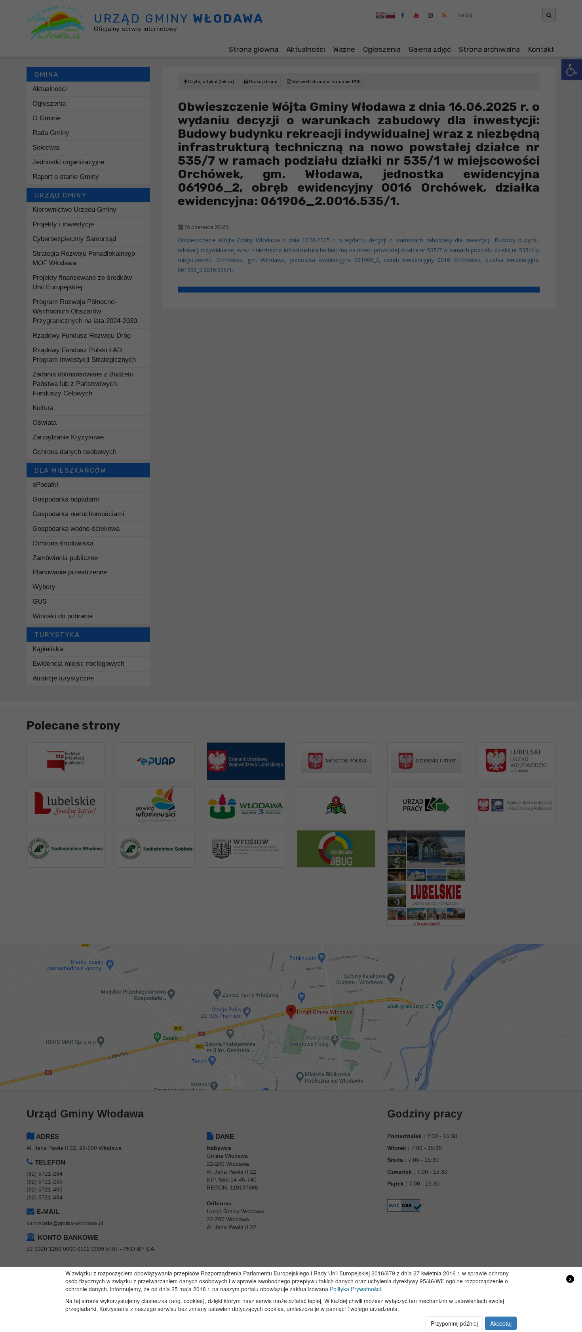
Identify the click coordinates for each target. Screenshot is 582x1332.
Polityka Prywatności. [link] (356, 1289)
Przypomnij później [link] (454, 1323)
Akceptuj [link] (501, 1323)
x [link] (570, 1279)
